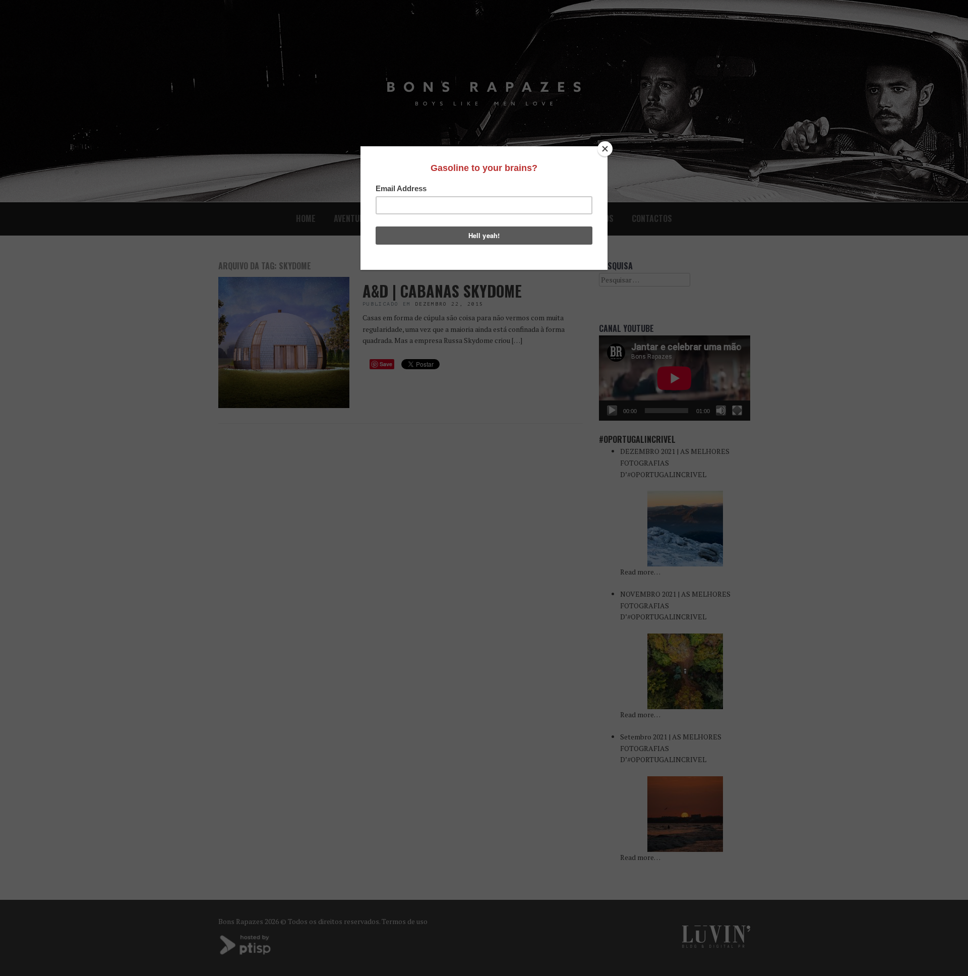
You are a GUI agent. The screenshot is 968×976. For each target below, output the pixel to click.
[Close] (605, 148)
